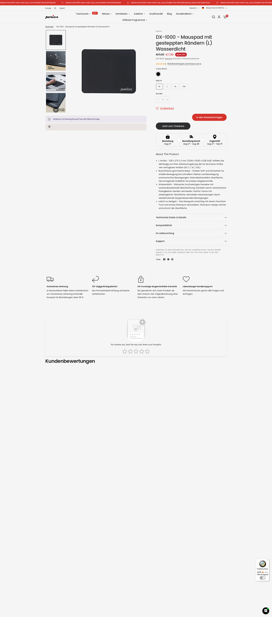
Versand (168, 58)
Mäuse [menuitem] (105, 13)
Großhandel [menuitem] (156, 13)
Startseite (49, 26)
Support (160, 241)
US (55, 8)
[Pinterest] (172, 259)
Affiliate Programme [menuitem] (133, 20)
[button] (56, 40)
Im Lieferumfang (165, 233)
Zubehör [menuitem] (138, 13)
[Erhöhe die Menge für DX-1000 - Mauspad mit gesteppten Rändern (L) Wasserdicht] (167, 100)
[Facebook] (164, 259)
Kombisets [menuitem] (122, 13)
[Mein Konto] (219, 17)
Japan (62, 8)
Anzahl (159, 93)
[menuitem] (49, 8)
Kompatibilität (164, 225)
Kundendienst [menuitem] (184, 13)
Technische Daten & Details (171, 217)
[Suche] (213, 17)
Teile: (158, 259)
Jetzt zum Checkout (173, 126)
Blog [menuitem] (169, 13)
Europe (48, 8)
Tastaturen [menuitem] (82, 13)
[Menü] (267, 560)
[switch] (262, 578)
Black (158, 74)
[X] (168, 259)
